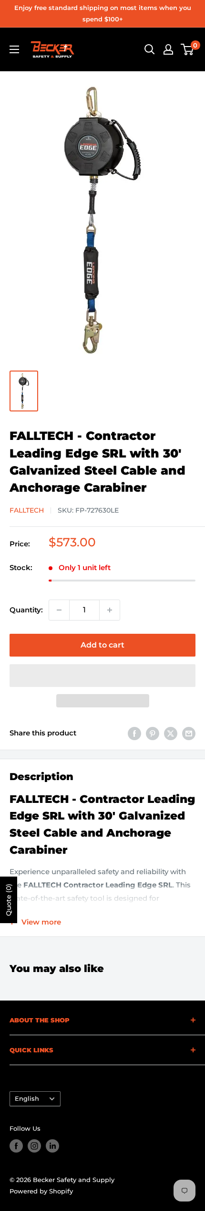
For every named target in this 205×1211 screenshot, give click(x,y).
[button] (102, 675)
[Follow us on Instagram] (34, 1146)
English (27, 1098)
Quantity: (26, 609)
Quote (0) (8, 900)
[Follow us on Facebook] (16, 1146)
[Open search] (149, 49)
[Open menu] (14, 49)
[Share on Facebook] (134, 733)
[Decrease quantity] (59, 610)
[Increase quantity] (110, 610)
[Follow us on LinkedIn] (52, 1146)
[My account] (168, 49)
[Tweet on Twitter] (170, 733)
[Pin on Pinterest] (152, 733)
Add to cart (102, 644)
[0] (188, 49)
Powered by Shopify (41, 1191)
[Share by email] (188, 733)
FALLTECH (27, 510)
